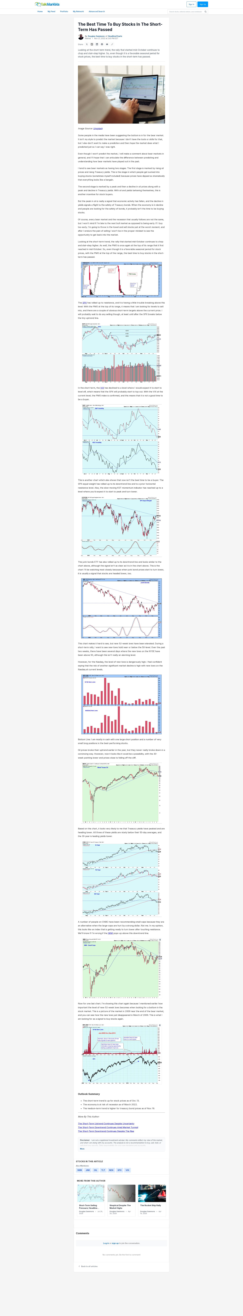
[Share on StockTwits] (92, 44)
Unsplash (98, 128)
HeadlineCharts (115, 36)
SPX (85, 302)
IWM (110, 933)
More (82, 1149)
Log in (106, 1243)
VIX (102, 388)
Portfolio (64, 11)
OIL (95, 1170)
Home (40, 11)
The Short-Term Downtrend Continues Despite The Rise (106, 1131)
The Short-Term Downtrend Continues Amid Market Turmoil (108, 1127)
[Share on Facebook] (102, 44)
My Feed (51, 11)
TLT (103, 1170)
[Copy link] (112, 44)
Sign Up (203, 4)
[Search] (205, 11)
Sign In (191, 4)
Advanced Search (97, 11)
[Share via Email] (107, 44)
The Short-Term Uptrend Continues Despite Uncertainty (106, 1123)
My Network (78, 11)
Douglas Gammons (96, 36)
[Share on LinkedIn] (97, 44)
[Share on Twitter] (87, 44)
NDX (111, 1170)
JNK (88, 1170)
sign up (115, 1243)
